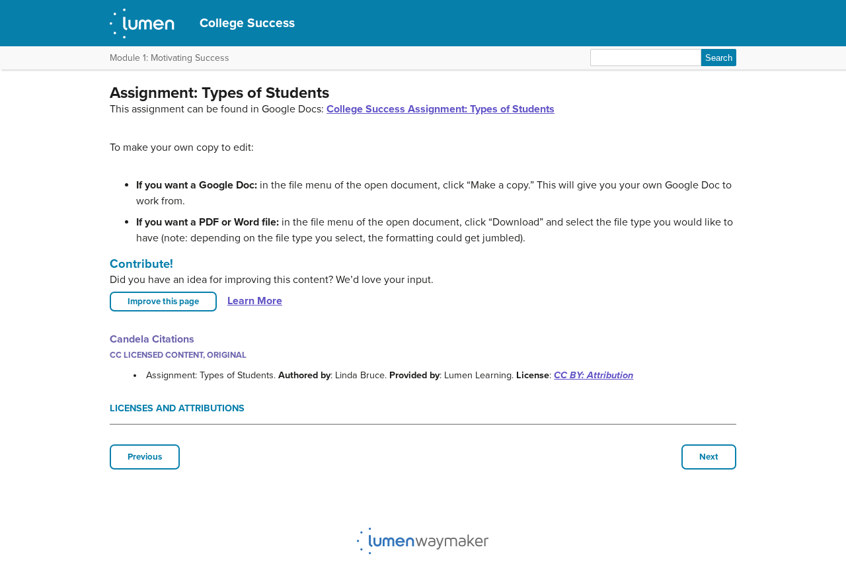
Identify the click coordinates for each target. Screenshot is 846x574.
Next (708, 457)
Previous (145, 457)
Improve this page (163, 301)
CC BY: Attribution (593, 375)
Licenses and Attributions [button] (177, 408)
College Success (247, 22)
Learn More (254, 301)
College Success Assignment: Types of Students (441, 109)
